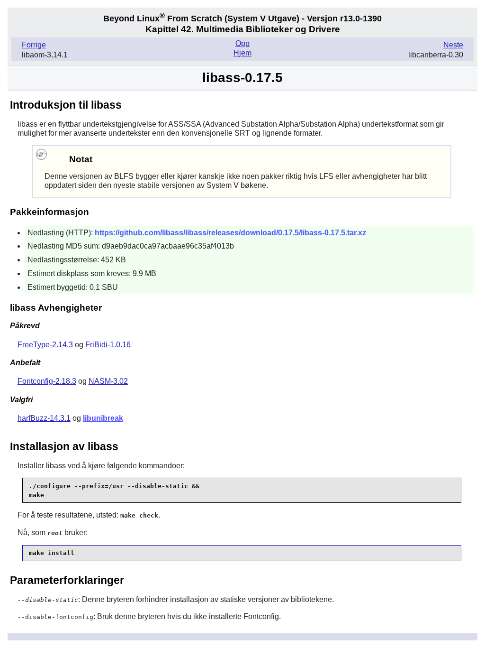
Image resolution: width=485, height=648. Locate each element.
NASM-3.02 (108, 381)
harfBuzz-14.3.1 (44, 418)
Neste (453, 45)
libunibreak (103, 418)
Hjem (242, 53)
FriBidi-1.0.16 (108, 345)
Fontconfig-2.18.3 (47, 381)
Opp (242, 43)
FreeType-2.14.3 (45, 345)
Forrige (34, 45)
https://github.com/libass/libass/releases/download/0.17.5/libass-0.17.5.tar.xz (230, 233)
